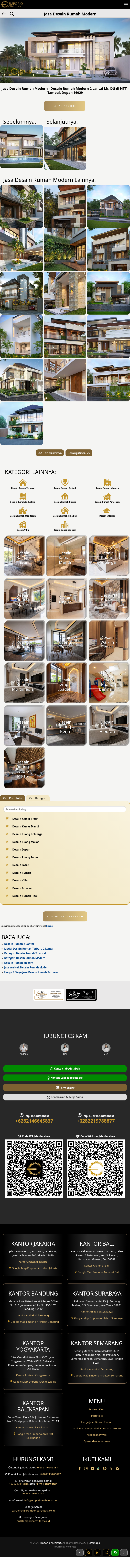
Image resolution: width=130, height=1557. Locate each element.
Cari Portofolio (13, 798)
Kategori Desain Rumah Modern (24, 958)
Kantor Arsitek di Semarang (96, 1369)
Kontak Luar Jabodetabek (66, 1077)
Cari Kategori (38, 798)
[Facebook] (80, 1469)
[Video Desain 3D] (97, 1552)
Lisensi (49, 925)
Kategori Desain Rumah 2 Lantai (25, 953)
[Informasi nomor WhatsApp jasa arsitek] (115, 1552)
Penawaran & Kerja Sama (66, 1097)
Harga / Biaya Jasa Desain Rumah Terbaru (31, 972)
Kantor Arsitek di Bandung (33, 1315)
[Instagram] (86, 1469)
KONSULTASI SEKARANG (65, 916)
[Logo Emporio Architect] (12, 4)
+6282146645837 (34, 1121)
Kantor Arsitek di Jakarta (33, 1261)
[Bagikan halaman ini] (106, 1552)
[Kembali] (4, 14)
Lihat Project (64, 105)
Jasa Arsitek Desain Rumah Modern (26, 967)
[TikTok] (99, 1469)
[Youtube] (93, 1469)
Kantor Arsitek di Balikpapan (33, 1427)
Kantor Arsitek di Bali (96, 1265)
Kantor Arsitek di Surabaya (97, 1311)
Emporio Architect (50, 1542)
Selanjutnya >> (79, 453)
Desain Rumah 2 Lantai (19, 944)
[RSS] (117, 1469)
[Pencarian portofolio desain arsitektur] (88, 1552)
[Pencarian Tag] (12, 14)
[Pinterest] (105, 1469)
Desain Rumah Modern (19, 962)
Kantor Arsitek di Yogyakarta (33, 1375)
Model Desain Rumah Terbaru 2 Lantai (28, 948)
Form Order (65, 1087)
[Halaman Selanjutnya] (124, 1552)
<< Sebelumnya (50, 453)
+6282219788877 (96, 1121)
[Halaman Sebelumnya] (80, 1552)
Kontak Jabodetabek (66, 1068)
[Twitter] (111, 1470)
